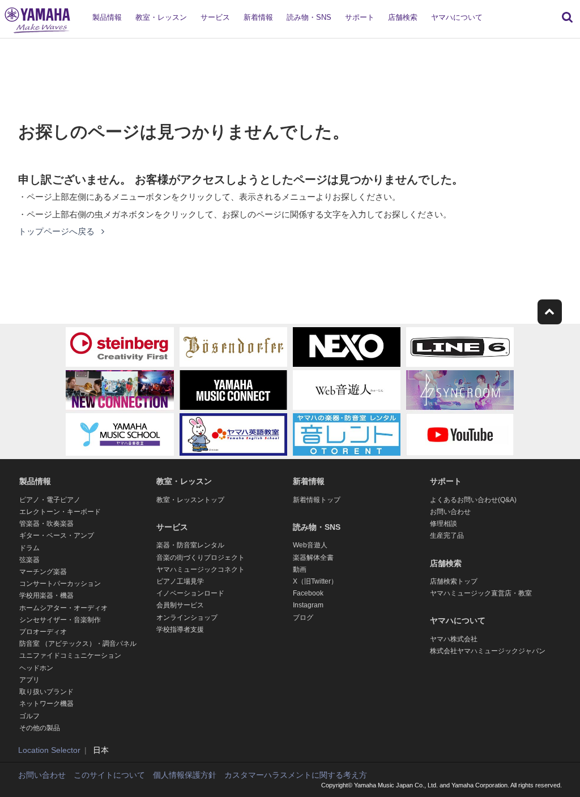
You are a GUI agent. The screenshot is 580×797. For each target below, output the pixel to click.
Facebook (308, 593)
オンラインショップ (187, 618)
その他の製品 (39, 728)
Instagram (308, 605)
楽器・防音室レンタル (190, 545)
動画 (299, 569)
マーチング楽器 (43, 572)
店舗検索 (402, 17)
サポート (359, 17)
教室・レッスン (161, 17)
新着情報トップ (316, 500)
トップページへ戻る (57, 231)
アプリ (29, 680)
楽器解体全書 (313, 558)
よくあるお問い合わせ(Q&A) (473, 500)
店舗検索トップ (453, 581)
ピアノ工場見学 (180, 581)
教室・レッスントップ (190, 500)
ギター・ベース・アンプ (56, 535)
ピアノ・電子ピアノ (49, 500)
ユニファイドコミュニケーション (70, 655)
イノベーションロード (190, 593)
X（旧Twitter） (315, 581)
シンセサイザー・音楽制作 (60, 620)
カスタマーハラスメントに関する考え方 (295, 774)
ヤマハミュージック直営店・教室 (481, 593)
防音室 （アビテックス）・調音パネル (78, 644)
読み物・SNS (309, 17)
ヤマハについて (457, 17)
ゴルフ (29, 716)
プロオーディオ (43, 632)
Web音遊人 (310, 545)
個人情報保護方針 (184, 774)
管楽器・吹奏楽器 (46, 524)
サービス (215, 17)
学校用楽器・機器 (46, 595)
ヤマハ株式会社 (453, 639)
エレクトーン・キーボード (60, 512)
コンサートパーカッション (60, 584)
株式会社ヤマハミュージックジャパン (487, 651)
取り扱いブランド (46, 692)
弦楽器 (29, 560)
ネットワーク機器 (46, 704)
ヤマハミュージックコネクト (200, 569)
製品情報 (107, 17)
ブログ (303, 618)
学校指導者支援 (180, 629)
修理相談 (443, 524)
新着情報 (258, 17)
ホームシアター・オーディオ (63, 608)
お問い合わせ (450, 512)
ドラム (29, 548)
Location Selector (49, 750)
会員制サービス (180, 605)
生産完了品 (447, 535)
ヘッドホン (36, 668)
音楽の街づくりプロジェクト (200, 558)
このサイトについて (109, 774)
